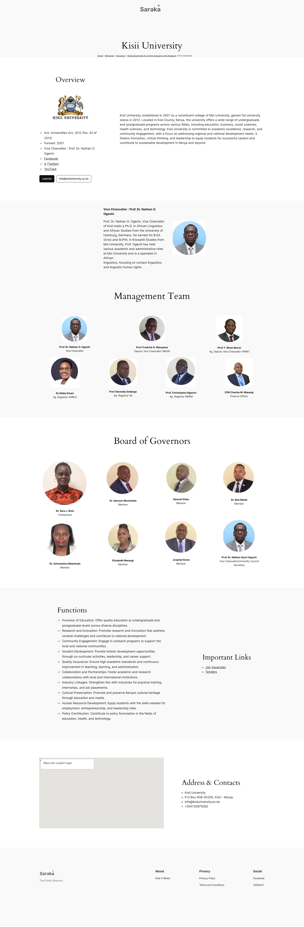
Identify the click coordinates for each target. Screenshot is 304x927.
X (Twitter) (51, 164)
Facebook (51, 158)
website (47, 178)
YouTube (50, 169)
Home (100, 56)
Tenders (211, 672)
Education (120, 56)
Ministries (109, 56)
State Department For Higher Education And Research (151, 56)
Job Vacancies (215, 667)
